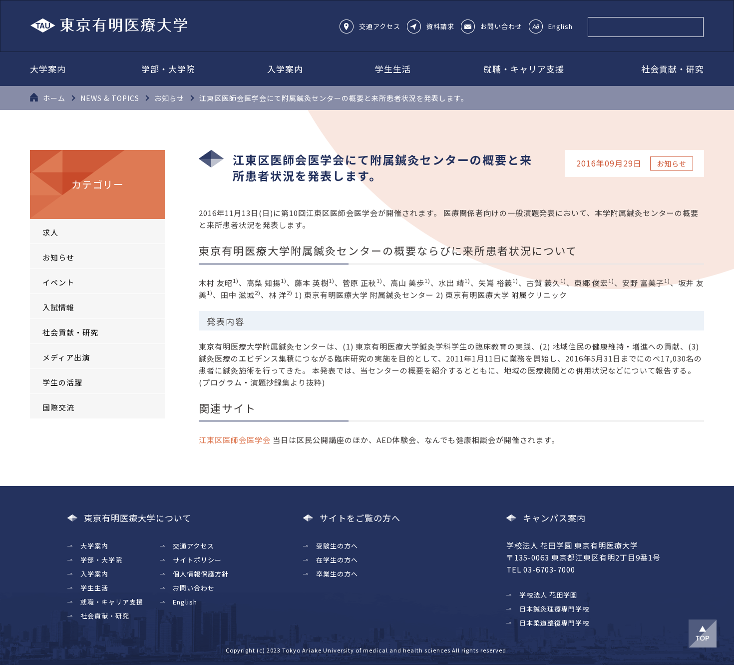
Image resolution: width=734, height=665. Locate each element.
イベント (58, 282)
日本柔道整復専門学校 (554, 623)
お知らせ (58, 257)
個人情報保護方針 (201, 573)
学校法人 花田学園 (548, 595)
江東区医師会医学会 (235, 439)
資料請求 (440, 26)
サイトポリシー (197, 559)
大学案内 (48, 68)
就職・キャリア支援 (523, 68)
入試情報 (58, 307)
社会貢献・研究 (672, 68)
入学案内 (285, 68)
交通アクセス (379, 26)
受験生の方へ (337, 545)
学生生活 (393, 68)
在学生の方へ (337, 559)
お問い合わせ (501, 26)
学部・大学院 (168, 68)
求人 (50, 232)
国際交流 (58, 407)
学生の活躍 (62, 382)
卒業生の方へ (337, 573)
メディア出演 (66, 357)
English (560, 26)
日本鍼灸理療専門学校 (554, 609)
